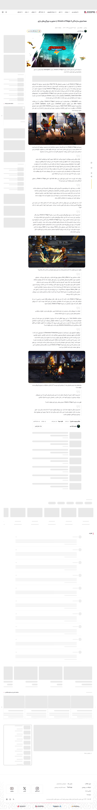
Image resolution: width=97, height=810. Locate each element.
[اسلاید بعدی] (2, 115)
